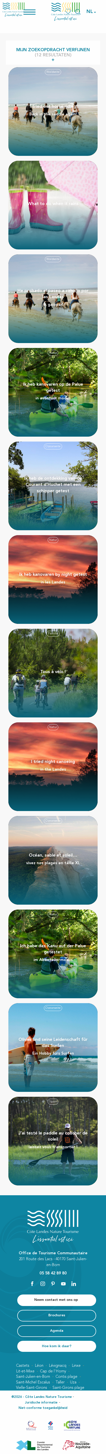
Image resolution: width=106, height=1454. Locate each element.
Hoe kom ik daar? (56, 1346)
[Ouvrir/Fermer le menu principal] (35, 11)
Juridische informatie (41, 1402)
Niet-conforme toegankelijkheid (42, 1408)
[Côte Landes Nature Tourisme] (65, 11)
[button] (90, 12)
